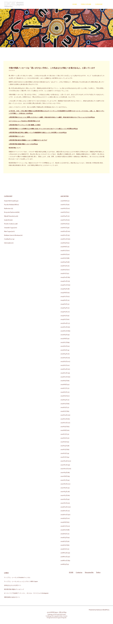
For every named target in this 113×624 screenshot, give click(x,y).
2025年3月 (64, 266)
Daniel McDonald (9, 201)
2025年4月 (64, 262)
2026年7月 (64, 205)
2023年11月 (64, 327)
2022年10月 (64, 377)
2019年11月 (64, 511)
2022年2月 (64, 407)
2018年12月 (64, 553)
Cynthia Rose (8, 239)
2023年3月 (64, 358)
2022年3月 (64, 404)
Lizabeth (6, 220)
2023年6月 (64, 346)
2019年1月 (64, 549)
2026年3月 (64, 220)
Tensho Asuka (8, 224)
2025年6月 (64, 254)
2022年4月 (64, 400)
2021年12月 (64, 415)
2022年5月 (64, 396)
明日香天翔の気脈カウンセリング (14, 589)
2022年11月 (64, 373)
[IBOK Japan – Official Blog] (14, 4)
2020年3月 (64, 495)
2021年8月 (64, 430)
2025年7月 (64, 251)
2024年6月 (64, 300)
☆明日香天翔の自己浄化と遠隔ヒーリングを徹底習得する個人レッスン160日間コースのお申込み (38, 132)
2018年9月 (64, 564)
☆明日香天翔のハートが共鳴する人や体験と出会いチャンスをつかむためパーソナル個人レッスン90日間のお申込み (43, 128)
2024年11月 (64, 281)
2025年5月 (64, 258)
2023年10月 (64, 331)
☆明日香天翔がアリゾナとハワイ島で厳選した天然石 (24, 125)
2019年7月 (64, 526)
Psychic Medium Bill (10, 205)
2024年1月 (64, 319)
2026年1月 (64, 228)
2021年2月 (64, 453)
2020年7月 (64, 480)
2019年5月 (64, 534)
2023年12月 (64, 323)
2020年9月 (64, 473)
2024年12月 (64, 277)
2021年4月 (64, 446)
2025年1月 (64, 273)
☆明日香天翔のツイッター (17, 136)
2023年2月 (64, 361)
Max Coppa (7, 231)
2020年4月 (64, 492)
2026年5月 (64, 212)
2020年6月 (64, 484)
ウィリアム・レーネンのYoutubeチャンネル (17, 577)
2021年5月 (64, 442)
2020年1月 (64, 503)
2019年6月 (64, 530)
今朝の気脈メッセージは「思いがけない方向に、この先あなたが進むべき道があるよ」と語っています (52, 68)
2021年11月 (64, 419)
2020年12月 (64, 461)
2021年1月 (64, 457)
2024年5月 (64, 304)
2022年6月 (64, 392)
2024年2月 (64, 316)
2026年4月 (64, 216)
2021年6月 (64, 438)
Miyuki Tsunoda (9, 216)
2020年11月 (64, 465)
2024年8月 (64, 293)
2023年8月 (64, 339)
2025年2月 (64, 270)
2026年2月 (64, 224)
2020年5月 (64, 488)
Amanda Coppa (9, 228)
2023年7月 (64, 342)
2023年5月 (64, 350)
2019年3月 (64, 541)
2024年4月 (64, 308)
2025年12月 (64, 231)
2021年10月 (64, 423)
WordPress (106, 610)
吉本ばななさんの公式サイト (12, 585)
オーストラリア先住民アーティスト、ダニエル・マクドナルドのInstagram (26, 593)
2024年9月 (64, 289)
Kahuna (98, 610)
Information (8, 243)
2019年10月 (64, 515)
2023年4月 (64, 354)
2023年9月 (64, 335)
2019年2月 (64, 545)
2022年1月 (64, 411)
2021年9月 (64, 427)
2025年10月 (64, 239)
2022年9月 (64, 381)
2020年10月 (64, 469)
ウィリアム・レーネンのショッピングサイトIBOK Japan (21, 581)
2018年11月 (64, 557)
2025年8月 (64, 247)
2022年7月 (64, 388)
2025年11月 (64, 235)
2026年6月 (64, 208)
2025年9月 (64, 243)
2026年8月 (64, 201)
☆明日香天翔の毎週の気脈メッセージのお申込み (23, 144)
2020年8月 (64, 476)
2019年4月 (64, 538)
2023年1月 (64, 365)
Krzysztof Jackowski (10, 212)
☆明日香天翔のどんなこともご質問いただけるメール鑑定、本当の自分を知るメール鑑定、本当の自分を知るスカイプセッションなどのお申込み (52, 117)
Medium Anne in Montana (12, 235)
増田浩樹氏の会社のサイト (12, 597)
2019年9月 (64, 518)
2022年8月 (64, 385)
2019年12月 (64, 507)
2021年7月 (64, 434)
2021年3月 (64, 450)
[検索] (107, 4)
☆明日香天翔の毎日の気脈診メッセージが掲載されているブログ (28, 140)
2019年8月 (64, 522)
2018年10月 (64, 561)
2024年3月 (64, 312)
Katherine (7, 208)
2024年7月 (64, 296)
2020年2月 (64, 499)
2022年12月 (64, 369)
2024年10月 (64, 285)
